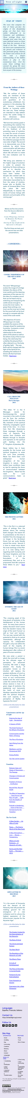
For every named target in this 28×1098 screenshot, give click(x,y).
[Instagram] (6, 1025)
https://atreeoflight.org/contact (12, 1017)
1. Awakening (7, 1061)
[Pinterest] (10, 1025)
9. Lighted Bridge (20, 1072)
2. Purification (7, 1063)
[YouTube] (16, 1025)
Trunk (19, 1040)
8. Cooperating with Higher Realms (21, 1067)
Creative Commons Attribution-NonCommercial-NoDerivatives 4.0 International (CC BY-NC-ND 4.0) (13, 1090)
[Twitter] (13, 1025)
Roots (19, 1038)
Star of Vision (21, 1042)
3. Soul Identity (6, 1067)
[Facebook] (3, 1025)
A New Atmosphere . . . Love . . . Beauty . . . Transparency (16, 835)
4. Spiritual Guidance (6, 1070)
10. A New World (20, 1075)
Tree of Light (14, 2)
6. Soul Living (21, 1059)
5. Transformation (8, 1074)
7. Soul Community (21, 1062)
